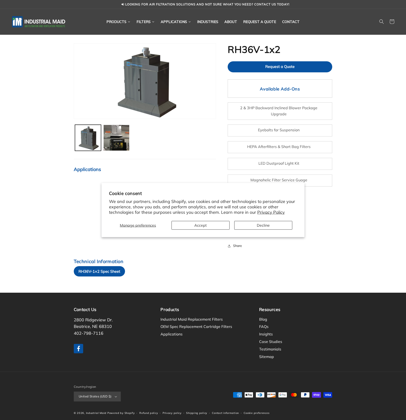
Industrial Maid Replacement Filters (191, 319)
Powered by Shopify (121, 413)
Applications (171, 334)
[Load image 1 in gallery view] (88, 138)
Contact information (225, 413)
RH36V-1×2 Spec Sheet (99, 271)
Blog (263, 319)
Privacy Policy (271, 212)
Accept (200, 225)
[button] (381, 21)
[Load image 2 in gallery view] (116, 138)
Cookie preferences (256, 413)
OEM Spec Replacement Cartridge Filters (196, 326)
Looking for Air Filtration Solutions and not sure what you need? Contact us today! (206, 4)
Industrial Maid (96, 413)
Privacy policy (172, 413)
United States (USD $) (95, 396)
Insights (266, 334)
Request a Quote (280, 66)
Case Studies (270, 341)
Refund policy (148, 413)
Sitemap (266, 356)
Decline (263, 225)
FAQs (264, 326)
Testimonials (270, 349)
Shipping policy (196, 413)
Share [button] (237, 246)
